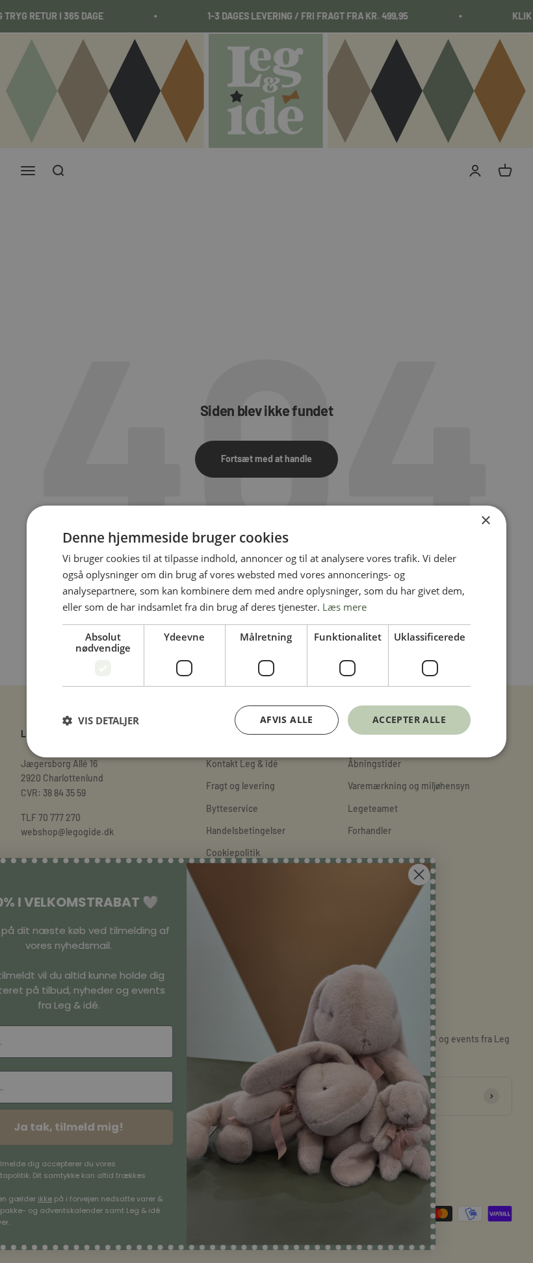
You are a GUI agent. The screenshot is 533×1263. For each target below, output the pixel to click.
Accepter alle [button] (409, 719)
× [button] (485, 521)
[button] (100, 720)
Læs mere (344, 606)
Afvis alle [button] (286, 719)
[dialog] (266, 631)
